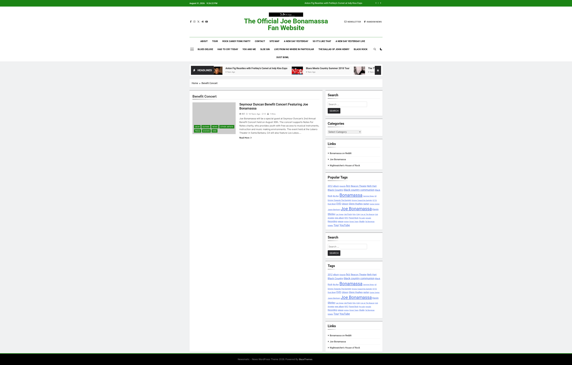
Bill (243, 113)
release (340, 221)
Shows (206, 131)
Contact (260, 41)
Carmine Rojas (368, 196)
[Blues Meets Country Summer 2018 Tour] (279, 72)
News (214, 126)
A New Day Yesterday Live (350, 41)
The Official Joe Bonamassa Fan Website (286, 24)
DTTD (375, 200)
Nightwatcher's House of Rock (345, 165)
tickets (330, 225)
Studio (362, 221)
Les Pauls (348, 214)
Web (214, 131)
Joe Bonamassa (338, 159)
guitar (366, 203)
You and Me (249, 49)
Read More (244, 137)
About (204, 41)
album (336, 186)
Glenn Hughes (356, 203)
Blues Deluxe (205, 49)
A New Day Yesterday (296, 41)
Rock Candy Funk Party (236, 41)
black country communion (359, 189)
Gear (197, 126)
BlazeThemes (305, 359)
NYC (346, 218)
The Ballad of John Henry (333, 49)
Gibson (345, 204)
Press (197, 131)
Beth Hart (372, 186)
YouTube (344, 225)
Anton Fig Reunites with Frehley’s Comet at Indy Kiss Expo (333, 3)
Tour (215, 41)
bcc (348, 185)
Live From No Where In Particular (294, 49)
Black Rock (360, 49)
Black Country (335, 190)
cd (375, 196)
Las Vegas (339, 214)
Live (358, 214)
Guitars (205, 126)
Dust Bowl (282, 57)
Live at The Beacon (367, 214)
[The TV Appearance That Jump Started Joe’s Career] (341, 72)
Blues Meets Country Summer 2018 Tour (310, 68)
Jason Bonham (334, 209)
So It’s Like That (322, 41)
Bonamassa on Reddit (341, 153)
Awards (342, 186)
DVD (338, 203)
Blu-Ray (336, 196)
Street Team (354, 222)
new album (339, 218)
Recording (332, 221)
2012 (330, 186)
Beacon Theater (359, 186)
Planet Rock (353, 218)
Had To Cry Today (227, 49)
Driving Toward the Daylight (362, 200)
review (346, 222)
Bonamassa (350, 195)
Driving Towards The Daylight (339, 200)
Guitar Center (375, 204)
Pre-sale (362, 218)
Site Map (274, 41)
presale (368, 218)
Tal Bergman (369, 222)
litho (354, 214)
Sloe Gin (265, 49)
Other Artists (226, 126)
